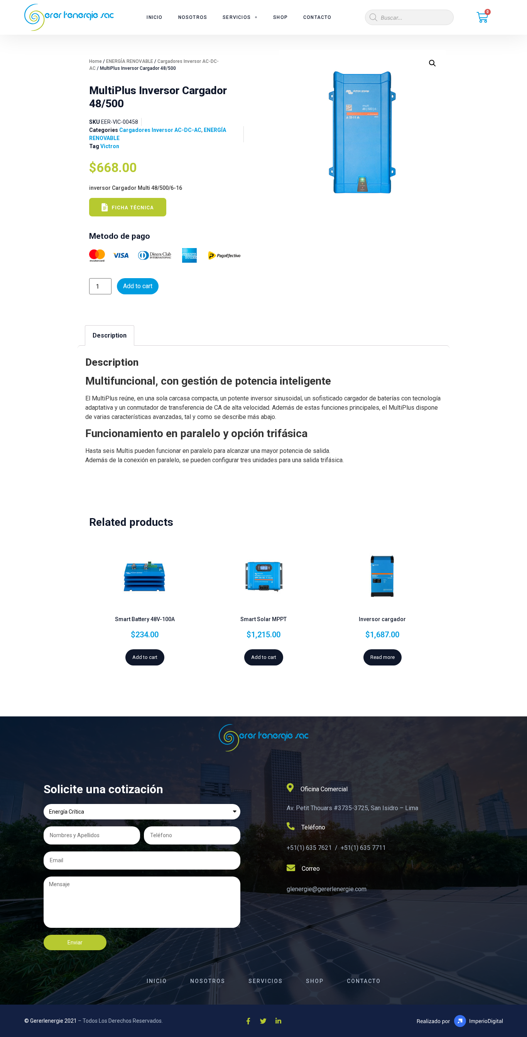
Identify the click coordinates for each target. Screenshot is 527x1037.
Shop (280, 17)
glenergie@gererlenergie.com (327, 889)
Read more (382, 657)
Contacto (317, 17)
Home (95, 61)
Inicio (154, 17)
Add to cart (137, 286)
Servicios (237, 17)
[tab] (109, 335)
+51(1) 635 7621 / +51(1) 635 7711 (336, 847)
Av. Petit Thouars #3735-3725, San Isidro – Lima (352, 808)
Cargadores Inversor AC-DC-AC (160, 130)
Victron (109, 146)
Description (110, 335)
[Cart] (482, 17)
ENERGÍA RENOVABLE (129, 61)
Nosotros (193, 17)
